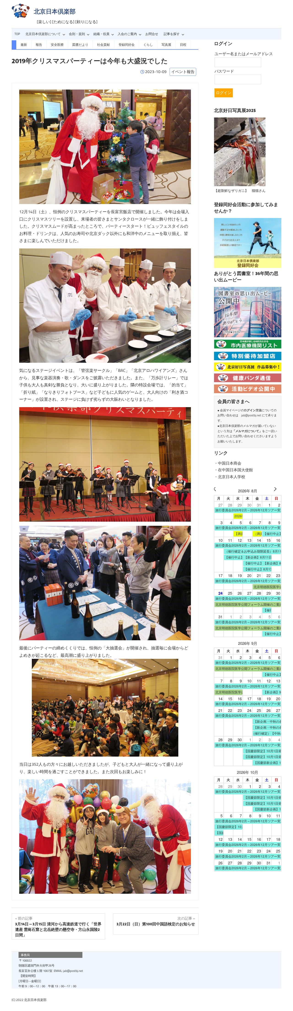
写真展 (166, 44)
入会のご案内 (127, 33)
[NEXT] (277, 490)
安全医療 (57, 44)
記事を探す (172, 33)
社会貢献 (103, 44)
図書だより (80, 44)
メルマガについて (247, 431)
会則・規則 (77, 33)
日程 (183, 44)
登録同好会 (127, 44)
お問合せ (151, 33)
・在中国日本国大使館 (233, 470)
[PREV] (218, 490)
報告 (39, 44)
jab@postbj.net (251, 415)
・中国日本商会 (227, 463)
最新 (24, 44)
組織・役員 (101, 33)
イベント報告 (183, 72)
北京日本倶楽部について (43, 33)
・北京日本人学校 (229, 477)
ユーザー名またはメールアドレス (243, 54)
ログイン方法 (253, 410)
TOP (17, 33)
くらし (148, 44)
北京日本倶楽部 (55, 11)
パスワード (224, 71)
